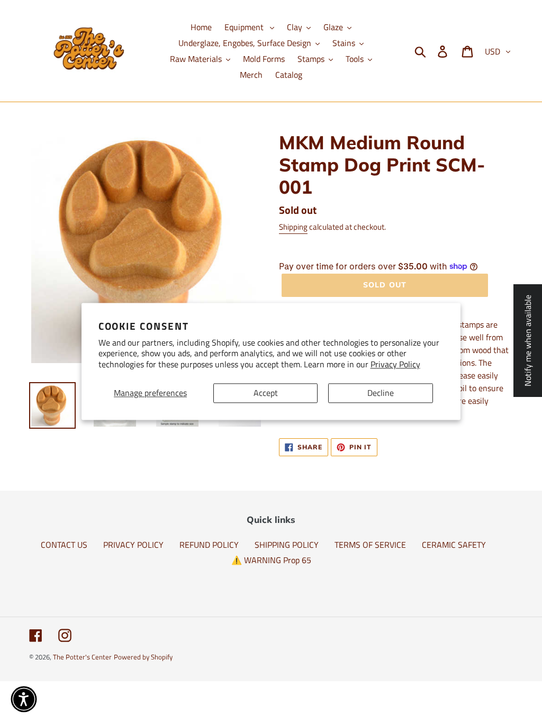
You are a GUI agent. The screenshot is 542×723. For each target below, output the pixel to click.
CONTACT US (64, 544)
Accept (266, 392)
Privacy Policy (395, 364)
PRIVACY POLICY (133, 544)
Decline (380, 392)
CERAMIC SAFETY (454, 544)
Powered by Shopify (143, 657)
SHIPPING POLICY (287, 544)
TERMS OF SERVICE (370, 544)
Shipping (293, 227)
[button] (24, 699)
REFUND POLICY (209, 544)
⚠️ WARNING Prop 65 (271, 560)
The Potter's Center (82, 657)
